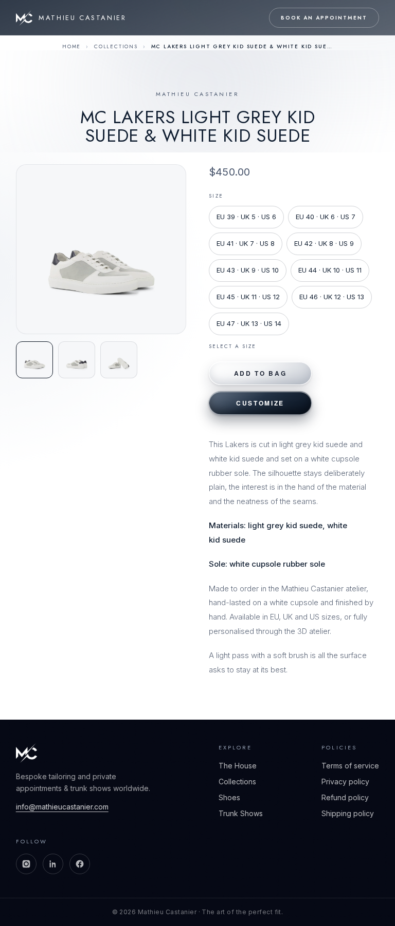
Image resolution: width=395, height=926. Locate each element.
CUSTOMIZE (260, 403)
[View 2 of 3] (76, 359)
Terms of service (350, 765)
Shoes (229, 797)
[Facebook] (79, 864)
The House (238, 765)
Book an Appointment (324, 18)
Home (71, 46)
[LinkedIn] (53, 864)
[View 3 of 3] (118, 359)
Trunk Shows (241, 813)
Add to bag (260, 373)
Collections (116, 46)
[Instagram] (26, 864)
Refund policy (345, 797)
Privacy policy (345, 781)
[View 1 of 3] (34, 359)
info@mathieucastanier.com (62, 806)
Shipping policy (347, 813)
